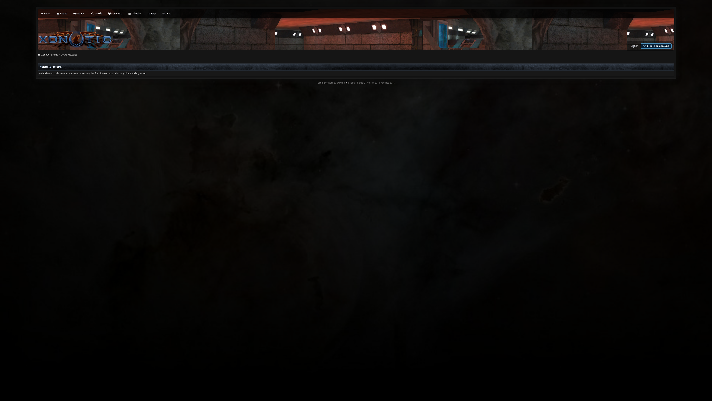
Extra (165, 13)
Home (46, 13)
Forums (80, 13)
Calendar (136, 13)
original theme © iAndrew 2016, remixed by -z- (371, 82)
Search (98, 13)
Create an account (657, 46)
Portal (63, 13)
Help (153, 13)
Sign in (634, 45)
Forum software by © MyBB (331, 82)
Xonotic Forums (49, 54)
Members (116, 13)
